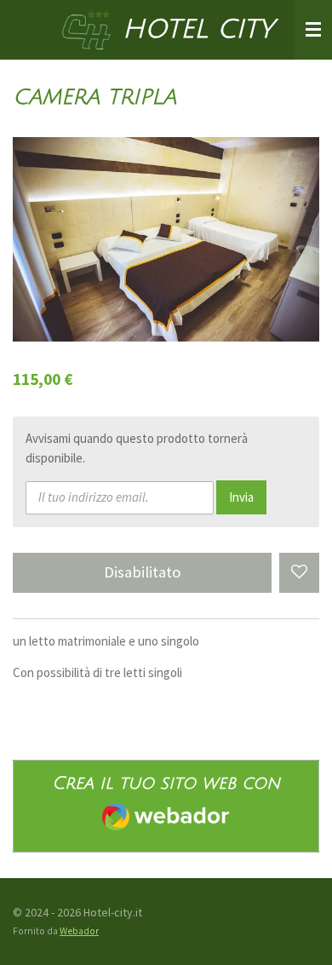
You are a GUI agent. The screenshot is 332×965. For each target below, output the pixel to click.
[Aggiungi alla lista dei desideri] (299, 573)
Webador (79, 931)
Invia (241, 497)
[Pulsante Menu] (313, 30)
